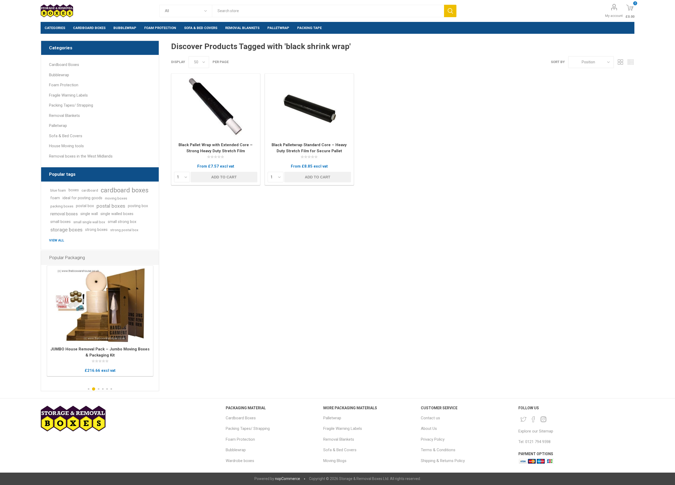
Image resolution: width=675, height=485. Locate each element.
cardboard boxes (124, 190)
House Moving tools (66, 146)
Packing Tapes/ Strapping (71, 105)
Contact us (430, 418)
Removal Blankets (64, 115)
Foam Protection (63, 85)
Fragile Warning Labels (68, 95)
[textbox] (328, 11)
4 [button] (103, 389)
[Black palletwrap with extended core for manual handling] (215, 107)
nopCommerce (287, 479)
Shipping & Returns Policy (443, 460)
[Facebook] (533, 419)
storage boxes (66, 230)
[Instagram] (543, 419)
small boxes (60, 222)
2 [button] (93, 389)
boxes (74, 190)
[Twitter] (523, 419)
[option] (100, 321)
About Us (429, 428)
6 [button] (111, 389)
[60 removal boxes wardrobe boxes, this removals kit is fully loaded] (100, 305)
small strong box (122, 222)
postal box (85, 206)
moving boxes (116, 198)
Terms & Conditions (438, 450)
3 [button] (98, 389)
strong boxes (96, 229)
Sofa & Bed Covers (65, 136)
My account (614, 16)
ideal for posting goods (82, 198)
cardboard (89, 190)
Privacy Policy (433, 439)
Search (450, 11)
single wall (89, 214)
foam (55, 198)
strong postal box (124, 230)
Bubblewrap (59, 75)
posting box (138, 206)
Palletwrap (58, 125)
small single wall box (89, 222)
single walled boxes (116, 214)
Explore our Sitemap (535, 431)
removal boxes (64, 213)
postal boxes (111, 206)
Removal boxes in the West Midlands (81, 156)
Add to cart (224, 177)
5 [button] (107, 389)
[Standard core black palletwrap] (309, 107)
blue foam (58, 190)
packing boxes (61, 206)
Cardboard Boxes (64, 64)
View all (56, 240)
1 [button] (88, 389)
